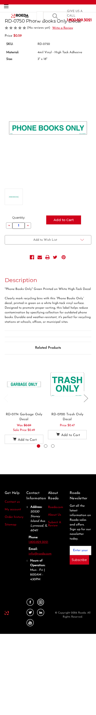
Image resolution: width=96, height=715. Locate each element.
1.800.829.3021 (38, 542)
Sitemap (10, 524)
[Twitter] (55, 257)
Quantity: (18, 217)
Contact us (12, 502)
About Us (54, 515)
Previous (5, 398)
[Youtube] (30, 623)
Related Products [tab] (48, 348)
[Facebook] (32, 257)
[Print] (47, 257)
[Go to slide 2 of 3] (45, 446)
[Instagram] (40, 602)
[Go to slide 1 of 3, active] (38, 446)
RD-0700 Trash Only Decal (67, 417)
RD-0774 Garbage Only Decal (24, 417)
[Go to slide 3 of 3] (52, 446)
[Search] (55, 16)
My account (13, 509)
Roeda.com (55, 507)
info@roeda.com (40, 553)
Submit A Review (54, 524)
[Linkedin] (40, 612)
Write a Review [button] (62, 28)
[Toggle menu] (6, 6)
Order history (14, 517)
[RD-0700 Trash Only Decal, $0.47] (67, 384)
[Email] (40, 257)
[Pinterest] (63, 257)
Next (85, 398)
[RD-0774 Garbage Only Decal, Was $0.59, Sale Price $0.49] (24, 384)
